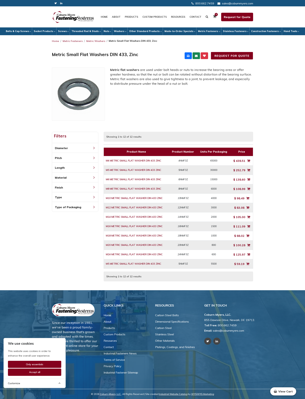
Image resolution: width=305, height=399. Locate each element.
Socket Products (43, 31)
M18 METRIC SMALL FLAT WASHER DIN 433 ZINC (134, 235)
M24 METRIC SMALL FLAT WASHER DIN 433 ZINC (134, 254)
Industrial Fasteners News (120, 353)
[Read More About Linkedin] (61, 3)
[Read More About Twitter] (56, 3)
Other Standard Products (144, 31)
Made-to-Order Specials (179, 31)
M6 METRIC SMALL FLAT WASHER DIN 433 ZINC (133, 179)
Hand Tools (290, 31)
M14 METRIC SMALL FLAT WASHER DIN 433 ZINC (134, 216)
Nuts (106, 31)
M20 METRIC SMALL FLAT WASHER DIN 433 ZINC (134, 245)
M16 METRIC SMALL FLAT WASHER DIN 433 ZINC (134, 226)
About (116, 16)
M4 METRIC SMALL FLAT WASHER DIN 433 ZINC (133, 160)
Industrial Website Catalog (173, 394)
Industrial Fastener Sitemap (121, 372)
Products (131, 16)
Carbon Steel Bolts (167, 315)
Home (104, 16)
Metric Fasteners (208, 31)
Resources (178, 16)
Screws (62, 31)
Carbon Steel (163, 328)
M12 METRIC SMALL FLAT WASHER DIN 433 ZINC (134, 207)
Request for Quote (237, 17)
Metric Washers (95, 41)
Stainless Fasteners (234, 31)
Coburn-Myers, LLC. (110, 394)
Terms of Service (114, 360)
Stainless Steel (164, 334)
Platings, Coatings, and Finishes (175, 347)
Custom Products (154, 16)
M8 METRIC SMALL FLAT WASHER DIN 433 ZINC (133, 188)
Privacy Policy (112, 366)
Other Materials (165, 340)
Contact (195, 16)
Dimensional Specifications (172, 321)
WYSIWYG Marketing (202, 394)
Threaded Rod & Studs (85, 31)
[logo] (73, 17)
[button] (283, 391)
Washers (119, 31)
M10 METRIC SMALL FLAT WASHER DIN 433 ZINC (134, 198)
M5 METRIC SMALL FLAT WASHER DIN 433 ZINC (133, 170)
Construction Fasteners (265, 31)
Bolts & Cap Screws (17, 31)
